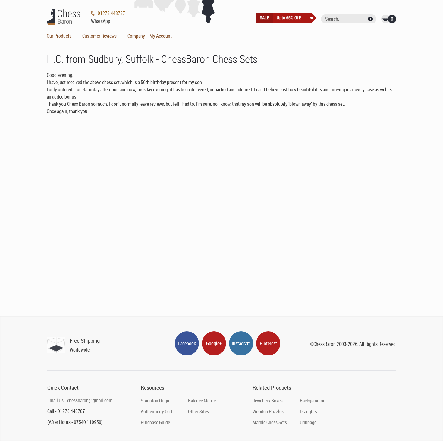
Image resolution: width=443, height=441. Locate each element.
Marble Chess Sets (270, 422)
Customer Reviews (99, 36)
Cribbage (308, 422)
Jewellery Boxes (268, 400)
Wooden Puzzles (268, 411)
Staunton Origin (156, 400)
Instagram (241, 343)
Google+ (214, 343)
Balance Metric (202, 400)
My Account (160, 36)
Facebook (187, 343)
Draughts (308, 411)
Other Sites (198, 411)
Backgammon (312, 400)
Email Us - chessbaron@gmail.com (79, 400)
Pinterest (268, 343)
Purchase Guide (155, 422)
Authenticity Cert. (157, 411)
